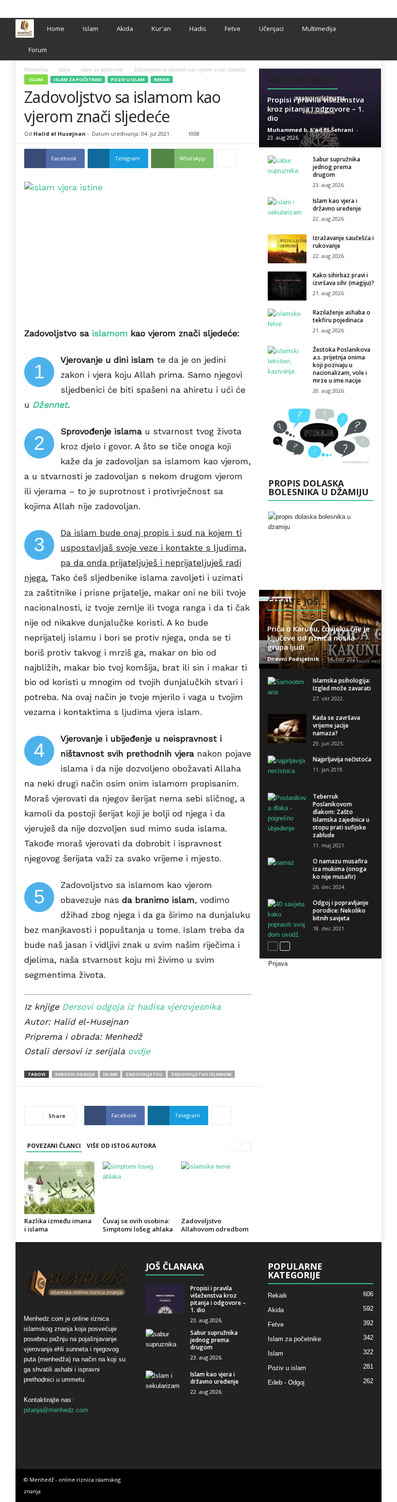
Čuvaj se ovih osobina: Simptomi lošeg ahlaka (138, 1224)
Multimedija (319, 28)
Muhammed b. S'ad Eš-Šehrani (310, 129)
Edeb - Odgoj (286, 1382)
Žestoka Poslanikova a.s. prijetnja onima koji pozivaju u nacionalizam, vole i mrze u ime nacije (341, 365)
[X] (359, 6)
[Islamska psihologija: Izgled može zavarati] (287, 691)
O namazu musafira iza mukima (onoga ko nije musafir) (340, 869)
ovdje (139, 1051)
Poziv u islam (128, 79)
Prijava (278, 963)
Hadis (197, 28)
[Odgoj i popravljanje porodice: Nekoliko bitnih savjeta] (287, 919)
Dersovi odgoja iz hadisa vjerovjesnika (141, 1006)
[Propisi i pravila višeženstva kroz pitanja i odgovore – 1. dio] (165, 1299)
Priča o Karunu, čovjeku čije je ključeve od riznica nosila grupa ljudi (318, 638)
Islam (90, 28)
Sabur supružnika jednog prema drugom (336, 167)
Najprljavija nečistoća (342, 759)
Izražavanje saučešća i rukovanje (343, 242)
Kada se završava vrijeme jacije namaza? (336, 725)
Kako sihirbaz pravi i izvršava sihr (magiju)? (343, 279)
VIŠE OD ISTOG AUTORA (121, 1146)
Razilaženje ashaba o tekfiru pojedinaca (341, 316)
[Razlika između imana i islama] (59, 1187)
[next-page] (246, 1146)
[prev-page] (234, 1146)
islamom (110, 333)
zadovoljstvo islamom (201, 1074)
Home (55, 28)
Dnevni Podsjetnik (293, 658)
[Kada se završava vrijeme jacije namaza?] (287, 728)
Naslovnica (36, 69)
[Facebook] (344, 6)
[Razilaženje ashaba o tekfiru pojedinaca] (287, 323)
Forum (38, 49)
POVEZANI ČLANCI (54, 1146)
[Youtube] (374, 6)
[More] (226, 158)
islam (110, 1074)
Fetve (233, 28)
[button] (367, 39)
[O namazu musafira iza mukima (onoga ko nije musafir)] (287, 872)
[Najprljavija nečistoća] (287, 770)
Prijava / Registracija (45, 6)
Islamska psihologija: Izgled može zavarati (342, 684)
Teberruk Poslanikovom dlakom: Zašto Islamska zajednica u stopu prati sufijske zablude (341, 815)
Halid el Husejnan (59, 133)
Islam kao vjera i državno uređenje (337, 205)
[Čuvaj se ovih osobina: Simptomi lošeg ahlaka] (138, 1187)
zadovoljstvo (144, 1074)
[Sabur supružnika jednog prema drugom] (287, 170)
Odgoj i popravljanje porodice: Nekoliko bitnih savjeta (340, 910)
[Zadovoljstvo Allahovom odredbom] (216, 1187)
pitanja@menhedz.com (56, 1410)
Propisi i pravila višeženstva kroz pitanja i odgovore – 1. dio (315, 109)
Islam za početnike (102, 69)
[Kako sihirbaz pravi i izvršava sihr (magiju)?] (287, 286)
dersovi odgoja (75, 1074)
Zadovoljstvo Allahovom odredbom (214, 1224)
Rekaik (161, 79)
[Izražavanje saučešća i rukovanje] (287, 248)
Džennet (50, 405)
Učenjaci (271, 28)
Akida (125, 28)
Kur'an (161, 28)
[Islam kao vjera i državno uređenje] (287, 211)
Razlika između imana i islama (58, 1224)
